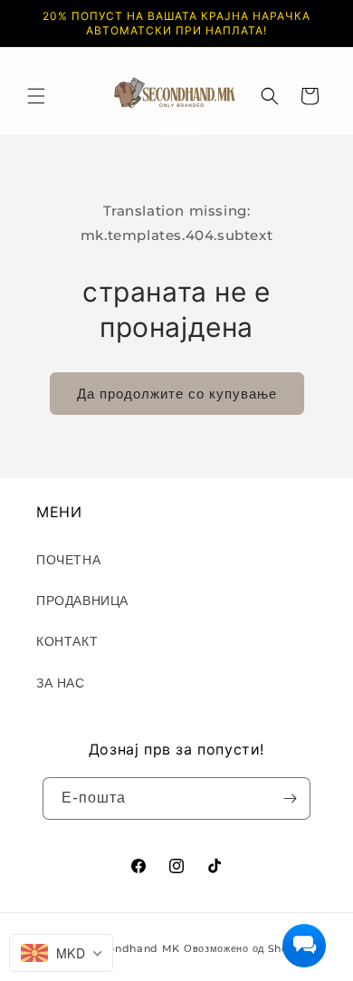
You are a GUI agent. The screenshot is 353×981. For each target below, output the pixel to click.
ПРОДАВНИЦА (82, 600)
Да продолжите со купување (177, 393)
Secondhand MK (134, 948)
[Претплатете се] (290, 798)
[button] (36, 96)
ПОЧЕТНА (68, 560)
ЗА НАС (60, 683)
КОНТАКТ (67, 641)
